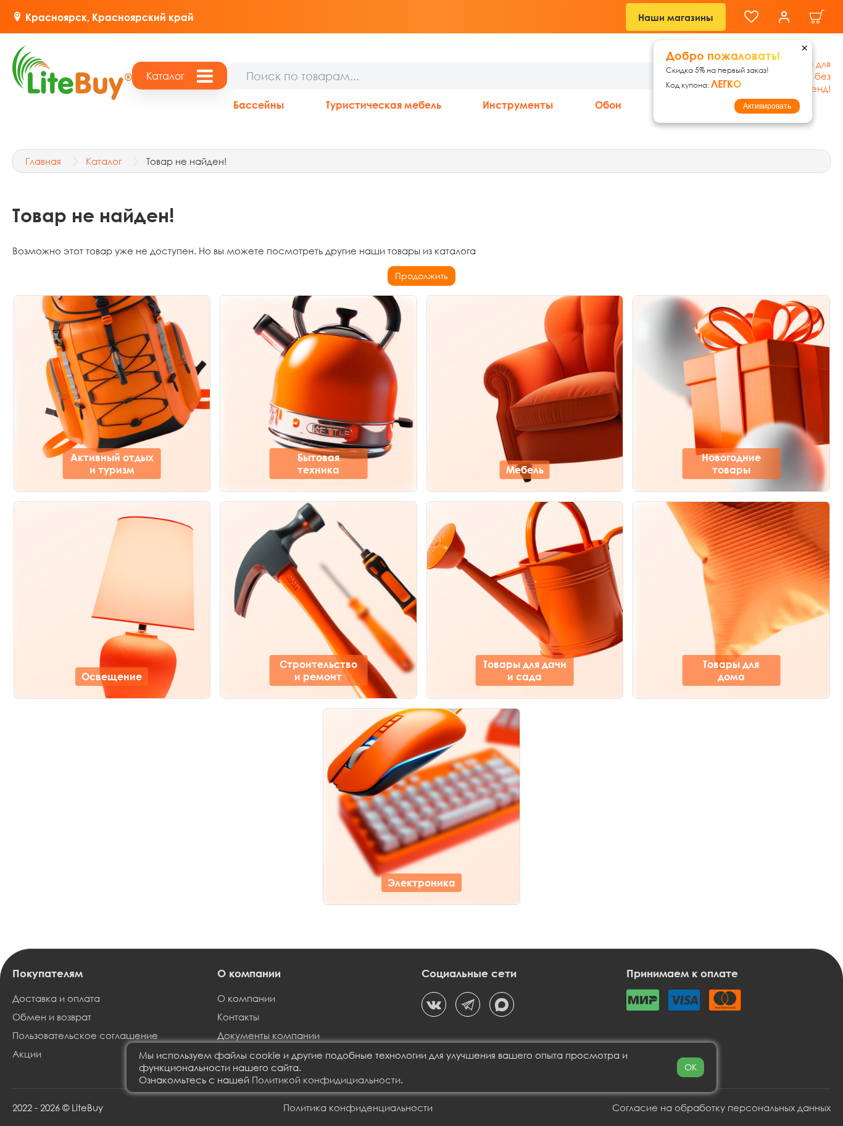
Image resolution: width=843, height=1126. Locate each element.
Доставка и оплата (56, 998)
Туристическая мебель (383, 105)
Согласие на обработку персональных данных (721, 1107)
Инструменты (518, 105)
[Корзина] (817, 17)
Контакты (238, 1017)
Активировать (767, 106)
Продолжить (421, 276)
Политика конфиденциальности (358, 1107)
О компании (246, 998)
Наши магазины (675, 17)
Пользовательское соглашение (85, 1035)
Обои (608, 105)
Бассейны (258, 105)
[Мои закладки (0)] (751, 17)
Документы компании (268, 1035)
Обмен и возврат (51, 1017)
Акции (26, 1054)
